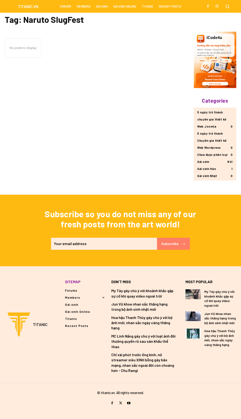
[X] (120, 403)
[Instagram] (217, 6)
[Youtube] (129, 403)
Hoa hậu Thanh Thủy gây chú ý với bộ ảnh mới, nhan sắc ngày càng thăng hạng (142, 322)
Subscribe (170, 243)
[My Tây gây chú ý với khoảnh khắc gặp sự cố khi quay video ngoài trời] (193, 294)
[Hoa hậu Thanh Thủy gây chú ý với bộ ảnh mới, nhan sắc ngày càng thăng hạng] (193, 333)
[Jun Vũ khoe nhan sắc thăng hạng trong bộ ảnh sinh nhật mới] (193, 316)
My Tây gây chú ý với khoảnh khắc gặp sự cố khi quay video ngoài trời (219, 298)
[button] (227, 6)
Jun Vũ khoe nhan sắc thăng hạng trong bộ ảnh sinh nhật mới (220, 318)
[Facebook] (208, 6)
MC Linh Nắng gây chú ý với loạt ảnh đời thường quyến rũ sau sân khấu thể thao (143, 341)
